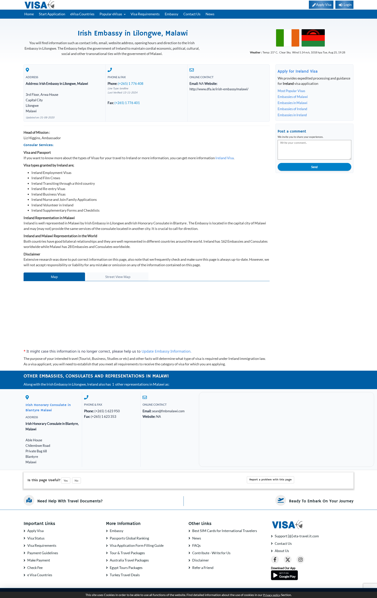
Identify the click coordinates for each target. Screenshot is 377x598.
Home (29, 14)
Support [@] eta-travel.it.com (297, 536)
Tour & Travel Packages (127, 553)
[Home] (40, 5)
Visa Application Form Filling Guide (137, 545)
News (210, 14)
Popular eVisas (111, 14)
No (76, 480)
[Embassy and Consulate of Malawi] (313, 37)
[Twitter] (288, 559)
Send (314, 167)
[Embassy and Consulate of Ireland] (287, 37)
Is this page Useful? (43, 480)
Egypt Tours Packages (126, 567)
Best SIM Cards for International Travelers (224, 531)
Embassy (171, 14)
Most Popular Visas (291, 91)
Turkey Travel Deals (125, 575)
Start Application (52, 14)
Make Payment (38, 560)
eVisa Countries (82, 14)
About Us (282, 551)
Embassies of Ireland (292, 109)
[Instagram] (300, 559)
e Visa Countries (39, 575)
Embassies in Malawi (292, 103)
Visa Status (36, 538)
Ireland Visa (224, 158)
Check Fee (35, 567)
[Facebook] (275, 559)
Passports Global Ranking (129, 538)
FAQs (196, 545)
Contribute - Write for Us (211, 553)
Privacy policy (271, 595)
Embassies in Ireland (292, 115)
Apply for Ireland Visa (298, 71)
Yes (66, 480)
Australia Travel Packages (129, 560)
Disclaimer (200, 560)
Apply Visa (35, 531)
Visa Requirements (145, 14)
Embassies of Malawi (293, 97)
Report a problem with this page (270, 479)
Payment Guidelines (42, 553)
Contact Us (191, 14)
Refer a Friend (202, 567)
